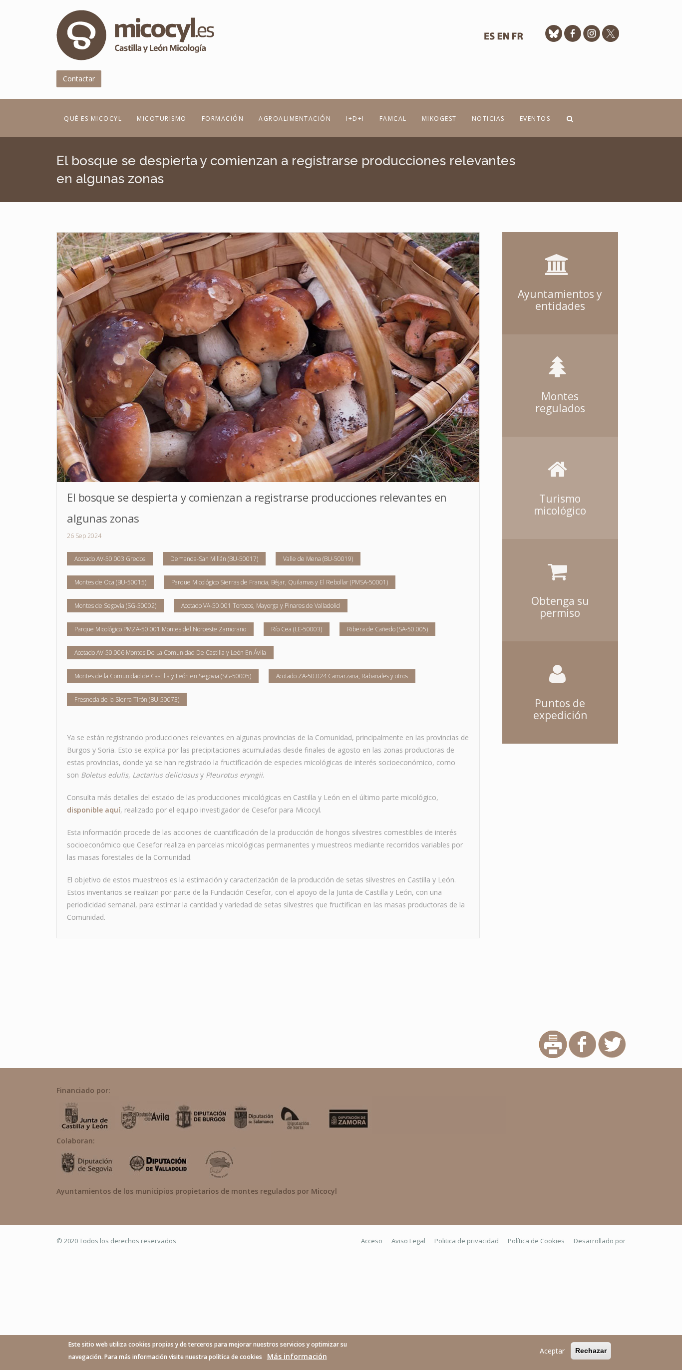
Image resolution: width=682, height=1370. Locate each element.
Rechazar (591, 1351)
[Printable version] (553, 1044)
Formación (223, 118)
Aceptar (552, 1351)
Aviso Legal (408, 1240)
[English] (503, 38)
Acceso (371, 1240)
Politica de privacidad (466, 1240)
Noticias (488, 118)
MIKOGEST (439, 118)
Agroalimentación (295, 118)
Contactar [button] (79, 78)
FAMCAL (393, 118)
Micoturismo (162, 118)
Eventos (535, 118)
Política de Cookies (536, 1240)
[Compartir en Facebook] (582, 1044)
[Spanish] (489, 38)
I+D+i (355, 118)
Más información (297, 1356)
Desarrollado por (600, 1240)
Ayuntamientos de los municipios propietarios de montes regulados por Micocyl (196, 1191)
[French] (517, 38)
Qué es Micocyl (93, 118)
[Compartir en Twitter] (612, 1044)
